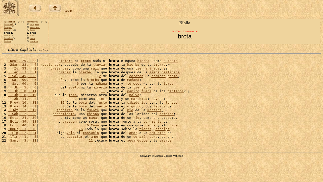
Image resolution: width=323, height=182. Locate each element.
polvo (134, 95)
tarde (169, 83)
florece (132, 83)
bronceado (9, 24)
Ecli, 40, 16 (22, 125)
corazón (136, 76)
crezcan (70, 121)
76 (81, 129)
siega (154, 72)
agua (151, 125)
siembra (66, 61)
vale (71, 133)
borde (173, 125)
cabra (32, 35)
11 (103, 91)
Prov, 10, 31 (22, 102)
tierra (159, 64)
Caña (95, 125)
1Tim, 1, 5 (22, 137)
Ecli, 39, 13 (22, 121)
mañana (133, 80)
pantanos (176, 91)
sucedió (171, 61)
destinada (171, 72)
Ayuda (68, 10)
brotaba (7, 35)
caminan (34, 41)
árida (154, 68)
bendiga (162, 129)
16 (87, 125)
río (136, 118)
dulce (142, 140)
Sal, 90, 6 (22, 83)
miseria (100, 87)
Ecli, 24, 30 (22, 118)
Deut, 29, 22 (22, 61)
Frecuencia (32, 21)
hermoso (158, 76)
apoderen (65, 110)
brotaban (8, 38)
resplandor (50, 64)
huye (155, 99)
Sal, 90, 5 (22, 80)
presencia (59, 68)
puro (153, 137)
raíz (95, 68)
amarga (165, 140)
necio (102, 106)
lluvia (99, 64)
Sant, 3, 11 (22, 140)
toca (73, 95)
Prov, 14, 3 (22, 106)
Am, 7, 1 (22, 72)
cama (32, 38)
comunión (157, 133)
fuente (93, 110)
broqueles (9, 30)
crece (86, 61)
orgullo (134, 106)
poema (173, 76)
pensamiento (63, 114)
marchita (139, 99)
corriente (152, 121)
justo (102, 102)
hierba (143, 61)
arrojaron (34, 24)
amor (133, 133)
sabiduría (136, 102)
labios (159, 106)
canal (94, 118)
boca (83, 102)
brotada (7, 41)
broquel (8, 27)
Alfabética (9, 21)
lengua (172, 102)
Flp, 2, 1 (22, 133)
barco (32, 30)
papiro (133, 91)
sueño (60, 80)
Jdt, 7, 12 (22, 110)
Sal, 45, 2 (22, 76)
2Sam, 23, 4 (22, 64)
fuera (146, 91)
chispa (93, 114)
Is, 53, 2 (22, 68)
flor (101, 99)
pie (130, 110)
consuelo (91, 133)
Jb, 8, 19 (22, 95)
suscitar (75, 137)
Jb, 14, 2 (22, 99)
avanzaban (35, 27)
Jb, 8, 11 (22, 91)
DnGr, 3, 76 (22, 129)
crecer (65, 72)
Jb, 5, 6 (22, 87)
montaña (154, 110)
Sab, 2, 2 (22, 114)
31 (63, 102)
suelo (74, 87)
